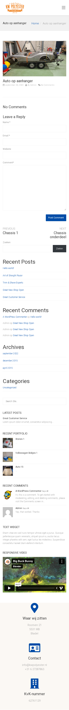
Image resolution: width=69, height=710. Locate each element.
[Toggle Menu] (63, 8)
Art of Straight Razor (12, 275)
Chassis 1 (10, 233)
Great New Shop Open (13, 290)
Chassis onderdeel (58, 235)
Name (6, 122)
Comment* (8, 162)
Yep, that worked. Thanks (27, 512)
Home (35, 23)
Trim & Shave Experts (13, 282)
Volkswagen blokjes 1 (26, 453)
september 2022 (10, 353)
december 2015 (10, 360)
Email (6, 135)
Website (7, 149)
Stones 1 (19, 439)
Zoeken (6, 242)
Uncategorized (9, 387)
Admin (33, 85)
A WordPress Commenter (15, 317)
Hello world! (8, 268)
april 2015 (8, 368)
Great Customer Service (14, 297)
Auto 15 (19, 467)
